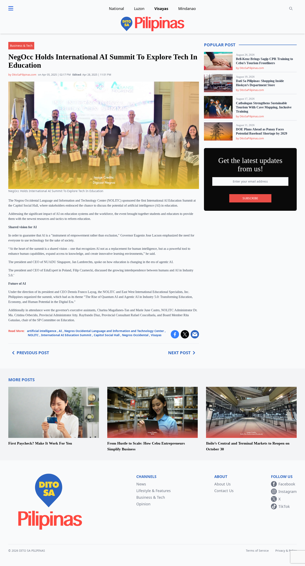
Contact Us (224, 490)
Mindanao (187, 8)
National (116, 8)
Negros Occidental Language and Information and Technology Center (114, 331)
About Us (222, 483)
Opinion (143, 503)
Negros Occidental (135, 335)
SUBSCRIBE (250, 198)
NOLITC (33, 335)
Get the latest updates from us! (250, 164)
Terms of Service (257, 551)
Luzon (139, 8)
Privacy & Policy (286, 551)
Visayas (161, 8)
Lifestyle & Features (153, 490)
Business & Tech (150, 497)
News (141, 483)
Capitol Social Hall (107, 335)
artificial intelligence (41, 331)
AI (60, 331)
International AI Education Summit (66, 335)
